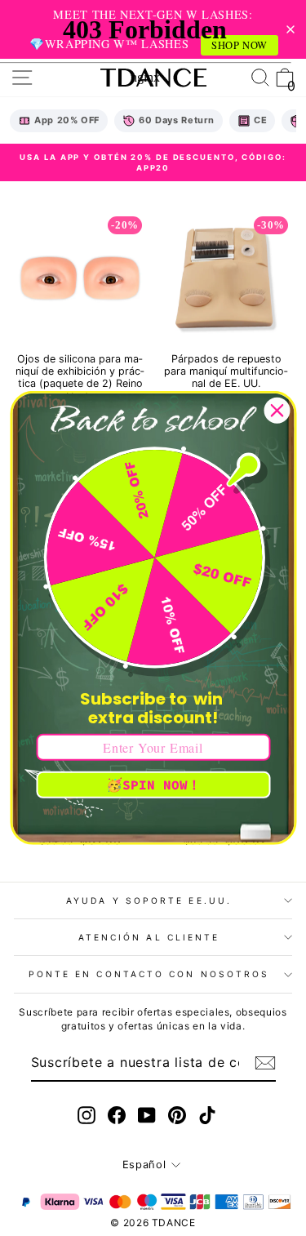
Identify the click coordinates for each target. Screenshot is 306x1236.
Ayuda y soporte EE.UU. (149, 900)
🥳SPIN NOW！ (153, 784)
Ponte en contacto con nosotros (149, 974)
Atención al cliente (149, 937)
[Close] (276, 410)
